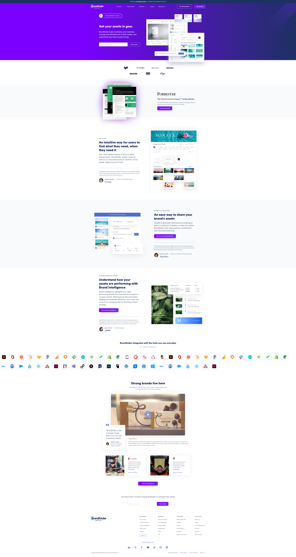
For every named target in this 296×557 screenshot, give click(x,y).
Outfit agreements (200, 525)
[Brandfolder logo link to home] (98, 6)
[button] (148, 414)
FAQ (159, 531)
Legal (196, 522)
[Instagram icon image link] (160, 547)
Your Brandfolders (184, 6)
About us (197, 519)
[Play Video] (148, 414)
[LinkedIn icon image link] (129, 547)
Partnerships (180, 528)
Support (142, 531)
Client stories (130, 6)
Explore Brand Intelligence (108, 310)
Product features (144, 522)
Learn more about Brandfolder (165, 236)
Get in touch (198, 534)
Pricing (152, 6)
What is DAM (161, 525)
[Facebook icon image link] (142, 547)
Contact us (202, 552)
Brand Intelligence (145, 525)
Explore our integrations (149, 347)
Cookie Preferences (173, 552)
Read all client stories (148, 483)
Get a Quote (134, 44)
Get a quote (143, 519)
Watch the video (132, 472)
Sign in (143, 535)
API (159, 534)
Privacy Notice (183, 552)
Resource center (162, 519)
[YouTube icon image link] (148, 547)
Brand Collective (181, 519)
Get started (199, 6)
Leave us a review (181, 534)
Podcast (179, 522)
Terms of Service (193, 552)
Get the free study (165, 108)
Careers (197, 531)
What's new (143, 528)
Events (178, 525)
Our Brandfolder (162, 522)
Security (197, 528)
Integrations (161, 528)
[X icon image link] (135, 547)
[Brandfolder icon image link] (167, 547)
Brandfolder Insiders (141, 1)
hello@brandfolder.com (148, 542)
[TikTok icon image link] (154, 547)
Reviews (179, 531)
